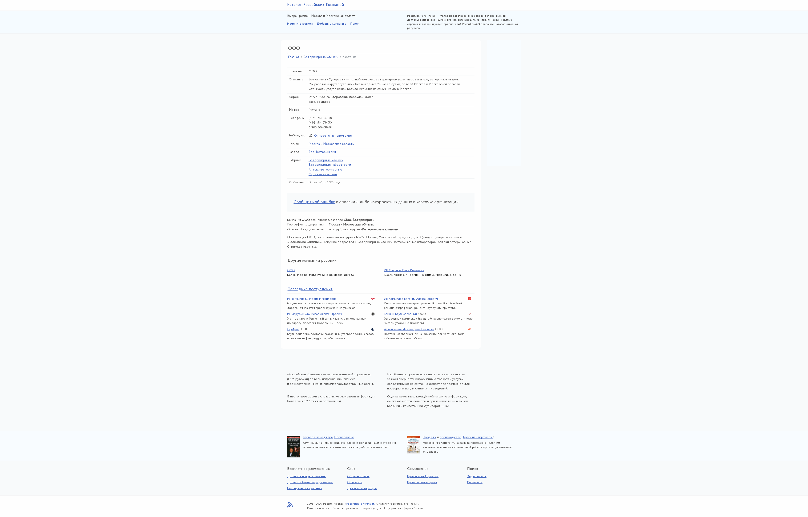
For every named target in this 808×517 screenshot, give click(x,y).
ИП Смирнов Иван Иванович (404, 270)
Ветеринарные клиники (321, 57)
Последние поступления (304, 488)
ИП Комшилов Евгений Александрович (411, 299)
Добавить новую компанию (306, 476)
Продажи (429, 437)
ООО (291, 270)
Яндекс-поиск (476, 476)
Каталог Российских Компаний (315, 5)
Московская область (338, 144)
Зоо (311, 152)
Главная (293, 57)
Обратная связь (358, 476)
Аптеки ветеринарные (325, 169)
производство (450, 437)
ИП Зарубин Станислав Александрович (314, 314)
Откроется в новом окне (333, 135)
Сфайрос (293, 329)
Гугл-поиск (474, 482)
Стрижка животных (323, 174)
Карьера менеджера (318, 437)
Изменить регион (300, 23)
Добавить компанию (331, 23)
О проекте (354, 482)
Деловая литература (362, 488)
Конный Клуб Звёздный (400, 314)
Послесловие (344, 437)
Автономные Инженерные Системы (409, 329)
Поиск (354, 23)
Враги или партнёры (478, 437)
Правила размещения (422, 482)
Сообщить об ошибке (314, 202)
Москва (314, 144)
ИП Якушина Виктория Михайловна (311, 299)
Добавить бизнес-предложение (310, 482)
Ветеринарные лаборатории (330, 165)
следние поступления (310, 289)
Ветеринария (326, 152)
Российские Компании (361, 503)
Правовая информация (423, 476)
